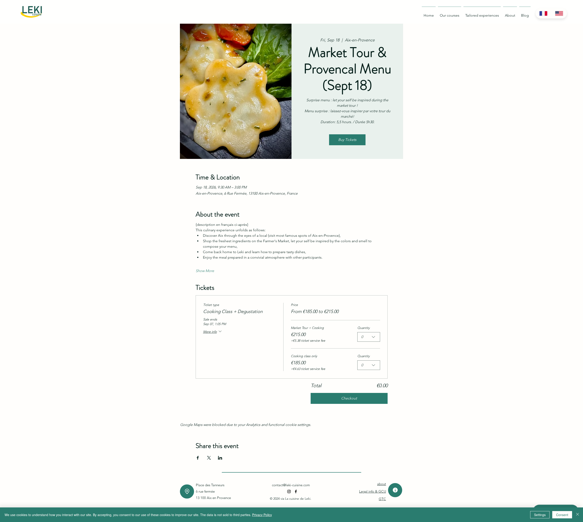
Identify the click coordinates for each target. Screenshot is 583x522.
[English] (559, 13)
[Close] (577, 514)
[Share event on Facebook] (198, 458)
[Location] (187, 491)
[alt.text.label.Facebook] (296, 491)
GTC (382, 499)
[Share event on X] (209, 458)
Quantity (363, 328)
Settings (540, 514)
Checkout (349, 398)
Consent (562, 514)
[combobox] (368, 337)
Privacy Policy (262, 514)
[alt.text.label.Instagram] (289, 491)
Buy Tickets (347, 140)
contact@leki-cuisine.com (291, 485)
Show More (205, 271)
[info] (395, 490)
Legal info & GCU (372, 491)
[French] (543, 13)
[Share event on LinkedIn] (220, 458)
